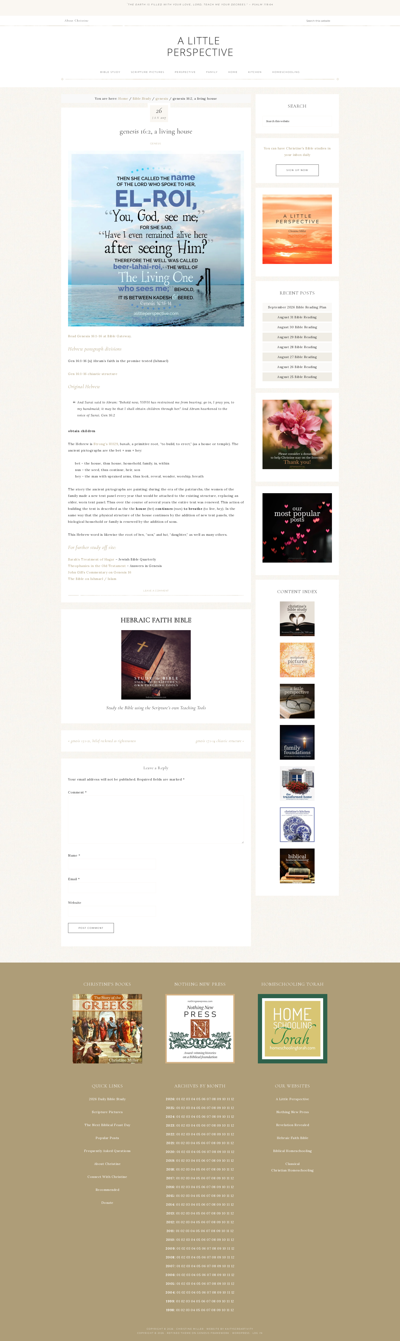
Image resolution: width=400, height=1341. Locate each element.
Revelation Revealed (292, 1125)
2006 (170, 1275)
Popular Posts (107, 1138)
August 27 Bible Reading (297, 357)
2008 (170, 1257)
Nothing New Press (292, 1112)
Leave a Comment (156, 590)
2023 (170, 1125)
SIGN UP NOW (297, 170)
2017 (170, 1178)
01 (178, 1099)
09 (219, 1108)
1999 (170, 1301)
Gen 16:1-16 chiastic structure (92, 374)
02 (183, 1099)
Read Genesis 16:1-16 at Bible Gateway (99, 336)
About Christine (107, 1164)
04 (193, 1099)
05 (198, 1099)
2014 (170, 1204)
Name (74, 855)
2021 (170, 1143)
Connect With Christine (107, 1177)
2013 (170, 1213)
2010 (170, 1240)
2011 (170, 1231)
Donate (107, 1203)
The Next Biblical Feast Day (107, 1125)
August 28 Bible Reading (297, 347)
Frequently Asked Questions (107, 1151)
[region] (107, 1028)
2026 (170, 1099)
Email (74, 879)
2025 (170, 1108)
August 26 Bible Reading (297, 367)
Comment (77, 792)
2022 (170, 1134)
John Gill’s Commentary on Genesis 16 (99, 572)
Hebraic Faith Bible (293, 1138)
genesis (155, 143)
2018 (170, 1169)
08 (214, 1099)
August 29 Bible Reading (297, 337)
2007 (170, 1266)
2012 (170, 1222)
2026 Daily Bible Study (107, 1099)
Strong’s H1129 (106, 444)
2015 (170, 1196)
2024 (170, 1117)
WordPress (241, 1333)
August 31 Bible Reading (297, 317)
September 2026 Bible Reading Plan (297, 307)
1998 (170, 1310)
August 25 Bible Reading (297, 377)
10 (224, 1108)
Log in (258, 1333)
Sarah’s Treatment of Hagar (91, 559)
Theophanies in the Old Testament (97, 566)
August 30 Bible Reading (297, 327)
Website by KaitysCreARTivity (229, 1329)
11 (228, 1108)
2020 (170, 1152)
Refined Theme (179, 1333)
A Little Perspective (200, 46)
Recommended (107, 1190)
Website (74, 903)
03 (188, 1099)
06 (204, 1099)
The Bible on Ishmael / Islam (92, 579)
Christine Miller (190, 1329)
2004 (170, 1292)
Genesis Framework (213, 1333)
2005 (170, 1284)
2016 (170, 1187)
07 (209, 1099)
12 (232, 1108)
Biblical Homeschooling (292, 1151)
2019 (170, 1160)
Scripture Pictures (107, 1112)
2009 (170, 1248)
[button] (107, 1028)
